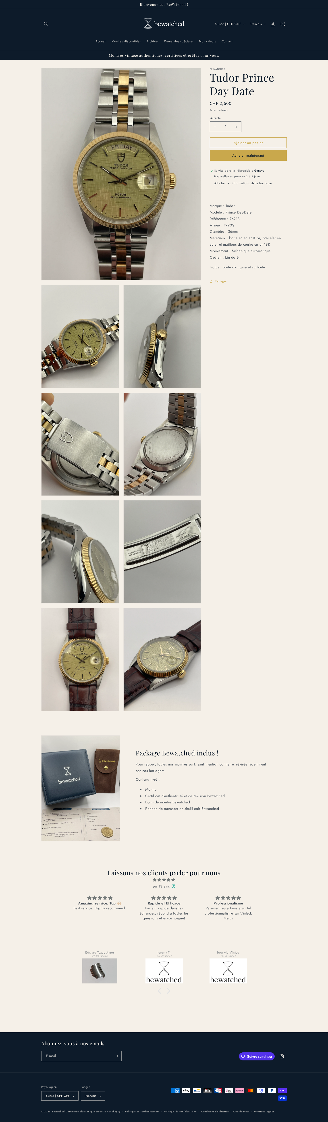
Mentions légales (264, 1111)
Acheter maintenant (248, 155)
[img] (164, 880)
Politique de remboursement (142, 1111)
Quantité (215, 118)
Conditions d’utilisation (215, 1111)
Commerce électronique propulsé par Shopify (93, 1112)
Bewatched (58, 1112)
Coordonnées (241, 1111)
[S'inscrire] (116, 1056)
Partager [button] (221, 281)
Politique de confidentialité (180, 1111)
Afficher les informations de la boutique (243, 183)
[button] (46, 24)
